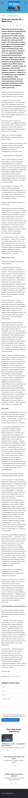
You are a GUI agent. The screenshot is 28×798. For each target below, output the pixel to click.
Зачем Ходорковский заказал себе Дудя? (14, 757)
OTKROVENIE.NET (14, 10)
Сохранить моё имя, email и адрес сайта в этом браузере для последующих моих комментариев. (14, 715)
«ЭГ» (9, 671)
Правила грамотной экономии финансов (14, 774)
